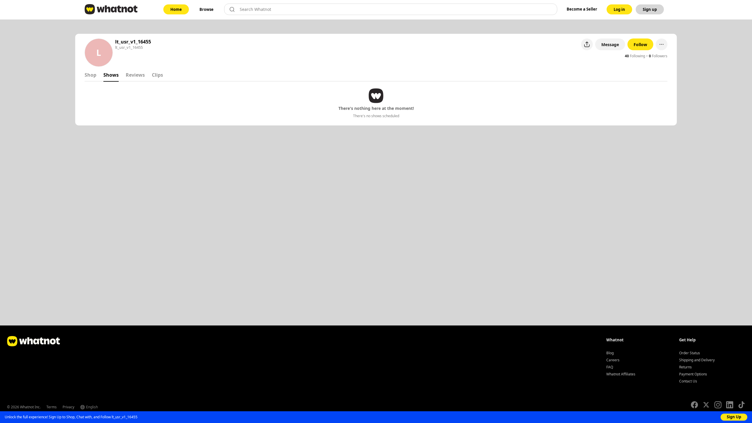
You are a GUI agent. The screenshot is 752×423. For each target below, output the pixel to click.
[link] (176, 9)
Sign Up (734, 416)
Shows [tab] (111, 75)
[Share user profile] (587, 44)
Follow (640, 44)
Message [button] (610, 44)
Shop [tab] (90, 75)
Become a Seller (582, 9)
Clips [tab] (157, 75)
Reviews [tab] (135, 75)
